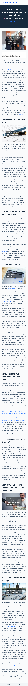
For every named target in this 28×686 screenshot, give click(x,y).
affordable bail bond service (14, 218)
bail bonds (10, 69)
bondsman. (21, 114)
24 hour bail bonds (10, 665)
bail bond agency (12, 288)
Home (23, 18)
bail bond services (12, 626)
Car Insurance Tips (10, 2)
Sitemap (19, 684)
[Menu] (25, 2)
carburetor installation (7, 301)
